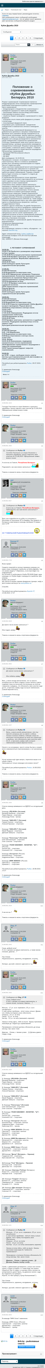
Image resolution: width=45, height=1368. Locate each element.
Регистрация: (14, 61)
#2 (42, 403)
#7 (42, 664)
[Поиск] (28, 44)
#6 (42, 621)
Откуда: (12, 64)
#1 (42, 76)
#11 (42, 945)
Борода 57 (14, 541)
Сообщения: (14, 62)
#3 (42, 446)
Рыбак (12, 55)
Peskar (13, 425)
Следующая (38, 38)
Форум (7, 9)
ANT (12, 480)
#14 (42, 1225)
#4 (42, 501)
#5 (42, 560)
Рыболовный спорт (16, 9)
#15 (42, 1315)
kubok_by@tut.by (28, 234)
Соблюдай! (6, 371)
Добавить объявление (26, 1347)
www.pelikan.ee (26, 583)
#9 (42, 803)
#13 (42, 1070)
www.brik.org (12, 230)
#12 (42, 993)
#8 (42, 725)
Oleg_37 (13, 925)
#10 (42, 906)
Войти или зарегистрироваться (32, 1)
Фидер (25, 9)
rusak (12, 1296)
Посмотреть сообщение (24, 450)
